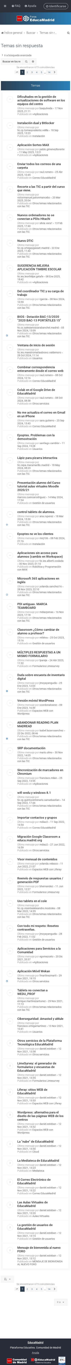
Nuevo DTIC (25, 241)
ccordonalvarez (48, 704)
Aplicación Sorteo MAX (33, 145)
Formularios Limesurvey (46, 666)
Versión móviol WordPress (35, 700)
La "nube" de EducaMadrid (35, 1141)
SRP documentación (31, 748)
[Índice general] (35, 18)
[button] (17, 72)
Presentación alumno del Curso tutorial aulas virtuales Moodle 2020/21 (38, 486)
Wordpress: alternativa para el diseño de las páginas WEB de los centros (40, 1116)
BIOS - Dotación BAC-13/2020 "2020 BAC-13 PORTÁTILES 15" (39, 318)
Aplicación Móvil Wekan (33, 971)
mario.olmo (46, 752)
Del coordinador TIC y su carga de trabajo (40, 293)
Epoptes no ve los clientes (35, 534)
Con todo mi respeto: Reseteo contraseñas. (38, 927)
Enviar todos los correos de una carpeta (39, 165)
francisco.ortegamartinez (31, 1026)
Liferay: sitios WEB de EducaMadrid (32, 1091)
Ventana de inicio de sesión (36, 345)
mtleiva (44, 637)
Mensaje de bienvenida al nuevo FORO (39, 1249)
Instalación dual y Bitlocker (35, 123)
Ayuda (35, 1352)
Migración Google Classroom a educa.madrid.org (38, 838)
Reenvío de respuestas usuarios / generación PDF (40, 880)
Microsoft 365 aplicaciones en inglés (38, 580)
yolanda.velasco (49, 863)
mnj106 (44, 538)
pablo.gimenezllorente (52, 149)
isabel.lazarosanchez (51, 730)
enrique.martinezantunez (31, 1001)
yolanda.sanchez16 (51, 586)
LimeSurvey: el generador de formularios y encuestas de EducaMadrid (36, 1067)
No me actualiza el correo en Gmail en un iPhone (41, 414)
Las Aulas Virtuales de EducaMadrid (32, 1204)
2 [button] (27, 72)
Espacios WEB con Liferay (47, 869)
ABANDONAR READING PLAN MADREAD (37, 724)
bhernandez (46, 886)
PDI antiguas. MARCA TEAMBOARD (32, 605)
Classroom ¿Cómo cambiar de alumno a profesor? (38, 631)
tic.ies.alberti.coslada (52, 560)
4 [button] (36, 72)
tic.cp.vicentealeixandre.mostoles (36, 908)
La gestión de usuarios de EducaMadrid (35, 1226)
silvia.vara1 (46, 223)
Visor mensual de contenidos (37, 859)
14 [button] (49, 72)
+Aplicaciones (40, 114)
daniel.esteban (48, 1048)
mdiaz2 (44, 821)
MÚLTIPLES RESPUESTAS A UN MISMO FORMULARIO (38, 654)
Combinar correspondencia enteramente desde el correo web (40, 369)
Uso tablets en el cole (32, 901)
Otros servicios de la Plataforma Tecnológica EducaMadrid (39, 1042)
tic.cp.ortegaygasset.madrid (33, 248)
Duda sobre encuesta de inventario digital (41, 676)
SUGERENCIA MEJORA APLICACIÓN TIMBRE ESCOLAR (39, 267)
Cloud (35, 1151)
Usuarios (37, 358)
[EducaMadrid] (43, 1360)
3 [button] (32, 72)
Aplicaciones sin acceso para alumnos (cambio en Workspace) (40, 554)
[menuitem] (16, 6)
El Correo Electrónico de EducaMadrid (34, 1181)
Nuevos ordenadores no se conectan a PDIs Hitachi (35, 217)
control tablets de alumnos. (36, 512)
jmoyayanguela (48, 683)
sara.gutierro (47, 420)
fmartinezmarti (48, 975)
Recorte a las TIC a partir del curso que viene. (41, 188)
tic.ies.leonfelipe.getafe (30, 276)
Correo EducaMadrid (44, 177)
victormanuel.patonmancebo (33, 197)
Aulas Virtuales (40, 1216)
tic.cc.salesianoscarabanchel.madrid (38, 327)
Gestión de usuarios (43, 503)
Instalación (38, 136)
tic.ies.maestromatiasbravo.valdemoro (39, 352)
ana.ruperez (46, 516)
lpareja (43, 660)
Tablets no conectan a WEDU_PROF (32, 992)
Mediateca (38, 1170)
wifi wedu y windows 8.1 (34, 793)
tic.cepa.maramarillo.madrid (33, 465)
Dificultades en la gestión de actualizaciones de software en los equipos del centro (41, 100)
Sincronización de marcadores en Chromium (40, 771)
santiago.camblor (50, 443)
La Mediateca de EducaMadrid (38, 1160)
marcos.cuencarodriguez (31, 497)
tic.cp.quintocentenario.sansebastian (38, 800)
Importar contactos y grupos (37, 817)
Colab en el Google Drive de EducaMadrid (36, 391)
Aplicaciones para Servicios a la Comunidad (39, 950)
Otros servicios (40, 403)
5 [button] (41, 72)
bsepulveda (46, 108)
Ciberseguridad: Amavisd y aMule (40, 1019)
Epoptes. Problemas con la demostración (36, 437)
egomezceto (46, 956)
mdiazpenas (46, 612)
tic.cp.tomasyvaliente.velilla (32, 130)
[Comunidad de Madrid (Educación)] (17, 1361)
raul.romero (46, 172)
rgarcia (44, 299)
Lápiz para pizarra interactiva (37, 458)
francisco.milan (48, 778)
